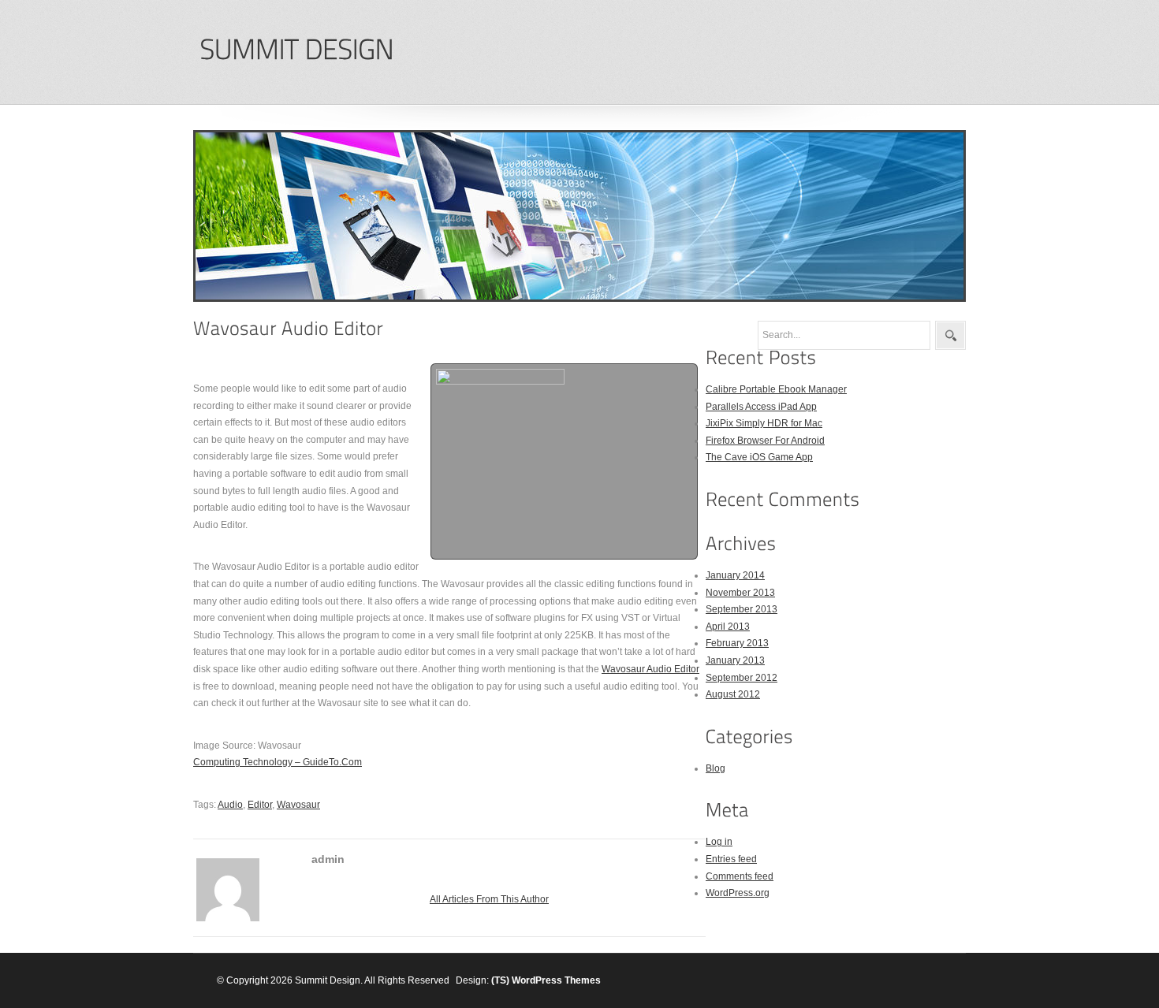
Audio (230, 804)
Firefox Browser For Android (765, 440)
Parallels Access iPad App (761, 406)
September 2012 (741, 677)
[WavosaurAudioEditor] (288, 328)
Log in (719, 841)
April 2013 (728, 626)
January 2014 (735, 575)
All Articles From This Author (489, 899)
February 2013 (737, 643)
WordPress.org (738, 892)
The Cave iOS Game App (759, 457)
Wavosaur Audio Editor (650, 669)
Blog (715, 768)
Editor (260, 804)
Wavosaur (298, 804)
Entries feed (731, 859)
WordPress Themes (556, 980)
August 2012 (733, 694)
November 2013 (740, 592)
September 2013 (741, 609)
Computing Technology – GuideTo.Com (277, 762)
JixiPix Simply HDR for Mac (764, 423)
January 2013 (735, 660)
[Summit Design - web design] (296, 50)
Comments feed (739, 876)
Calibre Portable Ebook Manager (776, 389)
